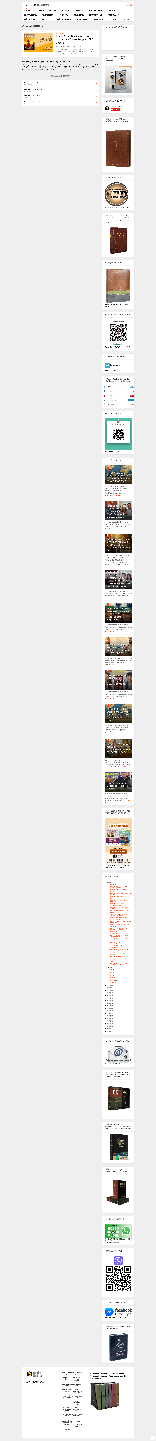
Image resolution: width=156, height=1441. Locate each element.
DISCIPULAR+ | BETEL (67, 1415)
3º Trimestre (59, 33)
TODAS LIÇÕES (98, 19)
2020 (108, 998)
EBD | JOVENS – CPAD (67, 1385)
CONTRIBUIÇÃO (67, 1430)
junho (111, 970)
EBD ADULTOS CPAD (95, 11)
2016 (108, 1008)
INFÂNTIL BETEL (46, 19)
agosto (112, 884)
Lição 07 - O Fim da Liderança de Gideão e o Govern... (119, 936)
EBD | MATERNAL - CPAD (77, 1409)
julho (111, 967)
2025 (108, 985)
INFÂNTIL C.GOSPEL (64, 19)
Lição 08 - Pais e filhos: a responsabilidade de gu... (117, 904)
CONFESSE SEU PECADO (77, 1425)
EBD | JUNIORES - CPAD (77, 1396)
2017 (108, 1005)
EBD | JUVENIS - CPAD (67, 1390)
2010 (108, 1023)
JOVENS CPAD (64, 15)
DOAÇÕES (79, 11)
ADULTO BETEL (113, 11)
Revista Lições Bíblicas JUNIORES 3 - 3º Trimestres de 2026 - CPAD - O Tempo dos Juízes (118, 681)
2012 (108, 1018)
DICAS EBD (114, 19)
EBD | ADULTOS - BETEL (77, 1373)
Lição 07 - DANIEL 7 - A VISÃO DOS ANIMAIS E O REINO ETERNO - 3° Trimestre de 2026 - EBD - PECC (118, 545)
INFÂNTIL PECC (81, 19)
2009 (108, 1026)
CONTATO (51, 11)
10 (108, 779)
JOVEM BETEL (79, 15)
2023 (108, 990)
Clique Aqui (74, 54)
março (112, 977)
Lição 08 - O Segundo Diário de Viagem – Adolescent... (119, 886)
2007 (108, 1031)
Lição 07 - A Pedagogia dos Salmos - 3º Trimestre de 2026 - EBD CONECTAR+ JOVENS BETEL (118, 749)
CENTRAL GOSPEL (30, 15)
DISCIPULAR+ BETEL (115, 15)
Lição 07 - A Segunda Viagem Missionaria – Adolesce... (118, 929)
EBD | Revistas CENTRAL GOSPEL (76, 1379)
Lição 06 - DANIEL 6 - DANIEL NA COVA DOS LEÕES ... (119, 964)
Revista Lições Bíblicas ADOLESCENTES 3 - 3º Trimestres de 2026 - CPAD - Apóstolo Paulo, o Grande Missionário (118, 511)
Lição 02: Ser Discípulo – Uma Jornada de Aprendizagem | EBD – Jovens (76, 39)
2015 (108, 1011)
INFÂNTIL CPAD (29, 19)
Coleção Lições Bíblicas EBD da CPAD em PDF (67, 1422)
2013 (108, 1016)
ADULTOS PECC (47, 15)
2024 (108, 988)
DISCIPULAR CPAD (95, 15)
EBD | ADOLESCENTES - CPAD (77, 1391)
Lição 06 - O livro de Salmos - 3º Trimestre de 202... (119, 950)
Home (27, 11)
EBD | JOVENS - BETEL (77, 1385)
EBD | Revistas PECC (67, 1378)
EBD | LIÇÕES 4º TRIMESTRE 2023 (77, 1416)
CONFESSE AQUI (65, 11)
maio (111, 972)
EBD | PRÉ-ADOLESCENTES (67, 1397)
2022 (108, 993)
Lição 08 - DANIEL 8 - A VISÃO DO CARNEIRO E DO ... (119, 908)
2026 (108, 882)
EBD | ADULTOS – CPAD (67, 1373)
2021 (108, 995)
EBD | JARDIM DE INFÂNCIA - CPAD (67, 1409)
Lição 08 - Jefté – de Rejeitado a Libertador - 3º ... (119, 890)
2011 (108, 1021)
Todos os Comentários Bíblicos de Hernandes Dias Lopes (117, 786)
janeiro (112, 982)
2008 (108, 1028)
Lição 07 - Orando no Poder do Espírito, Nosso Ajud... (118, 918)
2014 (108, 1013)
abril (111, 975)
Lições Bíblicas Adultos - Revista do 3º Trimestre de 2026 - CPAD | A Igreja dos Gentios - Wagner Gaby (118, 614)
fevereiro (112, 980)
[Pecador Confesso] (41, 5)
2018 (108, 1003)
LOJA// (127, 19)
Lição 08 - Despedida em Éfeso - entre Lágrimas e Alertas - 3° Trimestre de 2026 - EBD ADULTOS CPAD (118, 714)
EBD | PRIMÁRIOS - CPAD (77, 1403)
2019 (108, 1000)
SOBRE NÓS (38, 11)
